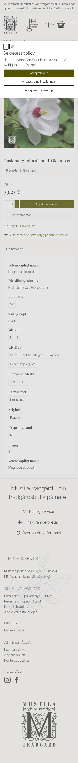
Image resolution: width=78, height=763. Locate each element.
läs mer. (30, 65)
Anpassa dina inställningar (39, 81)
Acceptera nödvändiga (39, 90)
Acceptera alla (39, 73)
